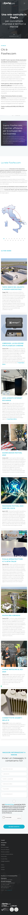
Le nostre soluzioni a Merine (7, 854)
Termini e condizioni (5, 851)
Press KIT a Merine (5, 849)
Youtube (3, 869)
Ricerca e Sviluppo (5, 847)
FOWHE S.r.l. (9, 890)
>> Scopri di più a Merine (11, 419)
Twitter (2, 864)
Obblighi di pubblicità (5, 861)
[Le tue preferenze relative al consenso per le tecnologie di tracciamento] (1, 686)
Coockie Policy (4, 858)
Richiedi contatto (14, 826)
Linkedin (2, 867)
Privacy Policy (4, 856)
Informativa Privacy (9, 804)
